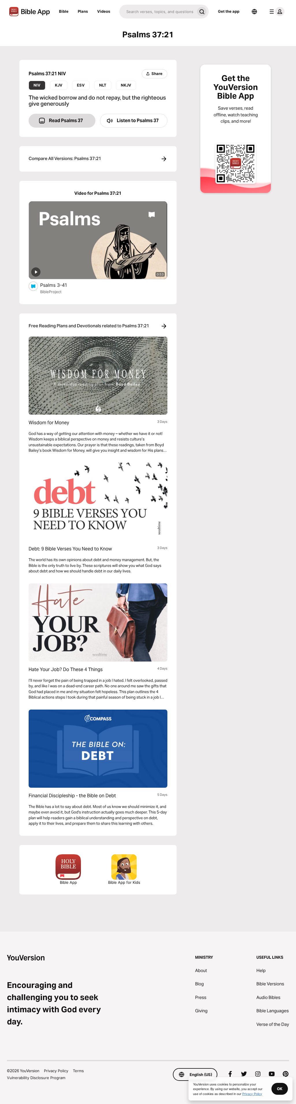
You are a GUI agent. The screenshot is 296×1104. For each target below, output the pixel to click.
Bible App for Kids (124, 882)
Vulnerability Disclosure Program (36, 1077)
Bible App (68, 882)
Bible (64, 11)
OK (279, 1088)
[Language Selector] (254, 11)
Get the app (228, 11)
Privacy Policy (56, 1070)
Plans (83, 11)
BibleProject (51, 291)
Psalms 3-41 (59, 285)
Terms (78, 1070)
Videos (103, 11)
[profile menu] (276, 11)
